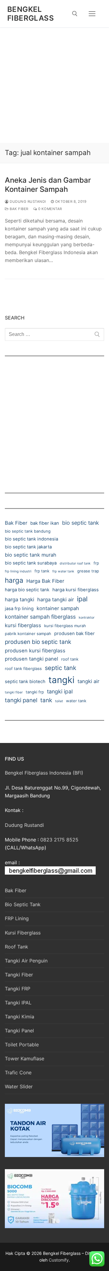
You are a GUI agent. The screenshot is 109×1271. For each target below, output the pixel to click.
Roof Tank (16, 947)
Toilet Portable (22, 1044)
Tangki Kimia (19, 1017)
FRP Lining (17, 918)
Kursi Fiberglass (23, 933)
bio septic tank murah (30, 555)
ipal (82, 599)
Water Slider (19, 1086)
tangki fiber (14, 692)
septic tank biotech (25, 681)
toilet (59, 701)
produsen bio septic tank (38, 641)
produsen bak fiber (74, 633)
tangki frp (35, 691)
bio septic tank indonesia (31, 539)
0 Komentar (49, 209)
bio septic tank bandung (28, 531)
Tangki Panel (19, 1031)
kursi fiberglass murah (65, 625)
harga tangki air (55, 599)
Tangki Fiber (19, 975)
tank (46, 700)
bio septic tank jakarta (28, 547)
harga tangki (19, 599)
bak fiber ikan (44, 523)
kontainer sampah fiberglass (40, 616)
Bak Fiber (18, 209)
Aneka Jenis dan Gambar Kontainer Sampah (48, 184)
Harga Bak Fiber (45, 581)
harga (14, 580)
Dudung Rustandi (27, 201)
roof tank (69, 659)
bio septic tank (80, 523)
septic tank (60, 668)
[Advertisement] (54, 85)
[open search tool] (75, 13)
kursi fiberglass (23, 625)
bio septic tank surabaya (31, 563)
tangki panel (21, 700)
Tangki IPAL (18, 1003)
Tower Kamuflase (24, 1058)
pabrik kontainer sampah (28, 633)
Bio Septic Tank (23, 904)
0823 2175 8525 (59, 840)
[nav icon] (92, 13)
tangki (61, 680)
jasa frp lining (19, 608)
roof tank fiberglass (23, 668)
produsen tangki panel (31, 659)
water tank (76, 700)
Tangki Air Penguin (26, 961)
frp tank (42, 570)
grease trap (88, 570)
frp (96, 563)
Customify (59, 1259)
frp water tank (63, 571)
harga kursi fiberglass (75, 589)
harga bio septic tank (27, 589)
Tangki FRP (17, 989)
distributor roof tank (75, 563)
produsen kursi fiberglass (35, 651)
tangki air (88, 681)
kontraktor (86, 618)
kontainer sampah (58, 608)
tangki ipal (60, 691)
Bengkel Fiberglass (30, 13)
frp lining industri (18, 571)
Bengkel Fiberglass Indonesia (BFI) (44, 773)
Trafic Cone (18, 1072)
